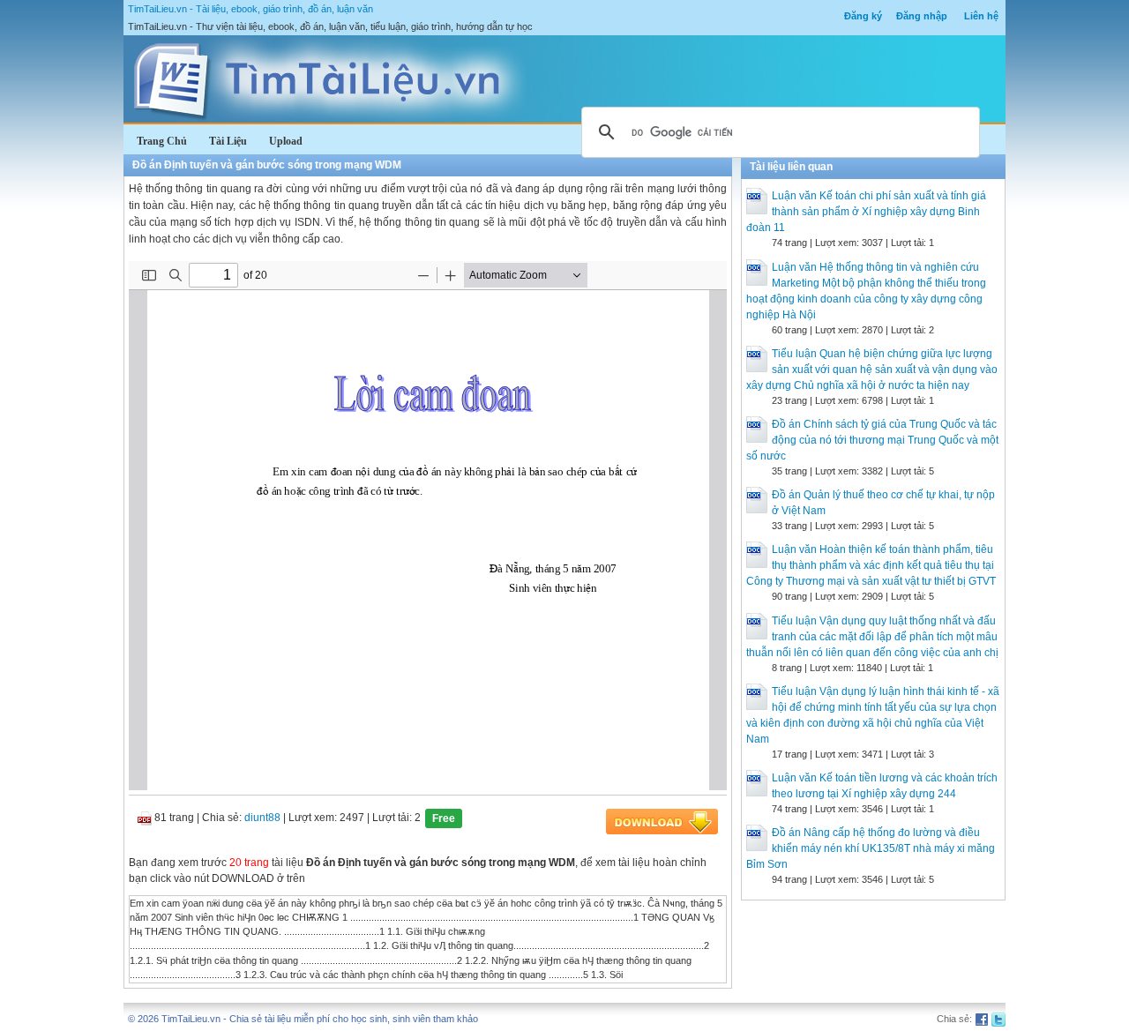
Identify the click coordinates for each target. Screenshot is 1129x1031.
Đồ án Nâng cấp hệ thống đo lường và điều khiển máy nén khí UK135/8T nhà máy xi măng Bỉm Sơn (870, 848)
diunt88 (262, 817)
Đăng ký (863, 16)
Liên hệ (981, 16)
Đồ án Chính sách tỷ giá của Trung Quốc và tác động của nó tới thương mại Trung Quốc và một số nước (872, 440)
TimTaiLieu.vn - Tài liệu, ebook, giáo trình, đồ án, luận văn (250, 9)
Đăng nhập (921, 16)
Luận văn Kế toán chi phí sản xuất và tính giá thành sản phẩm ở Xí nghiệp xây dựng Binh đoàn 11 (866, 212)
